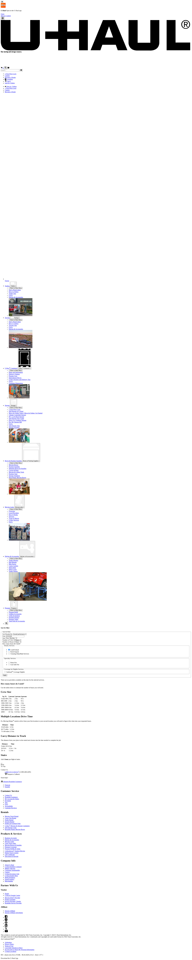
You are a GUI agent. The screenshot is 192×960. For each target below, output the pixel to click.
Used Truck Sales (10, 843)
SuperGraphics (9, 879)
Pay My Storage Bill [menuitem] (15, 422)
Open (2, 14)
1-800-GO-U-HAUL (12, 772)
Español (7, 787)
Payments (8, 801)
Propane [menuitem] (7, 608)
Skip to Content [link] (6, 16)
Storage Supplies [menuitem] (14, 427)
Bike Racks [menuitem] (12, 564)
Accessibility (9, 806)
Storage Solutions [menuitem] (14, 476)
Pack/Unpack (14, 652)
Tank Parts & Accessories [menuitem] (17, 621)
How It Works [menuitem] (13, 515)
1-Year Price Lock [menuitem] (10, 74)
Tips (6, 802)
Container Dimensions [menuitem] (16, 383)
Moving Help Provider (12, 898)
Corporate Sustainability (12, 870)
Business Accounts (11, 838)
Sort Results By (7, 634)
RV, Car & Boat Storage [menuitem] (16, 417)
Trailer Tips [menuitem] (12, 293)
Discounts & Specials (11, 856)
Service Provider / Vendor (13, 901)
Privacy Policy (9, 944)
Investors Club (12, 874)
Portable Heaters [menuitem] (14, 617)
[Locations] (8, 68)
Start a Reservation (15, 322)
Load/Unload (14, 650)
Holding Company (13, 867)
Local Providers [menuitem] (14, 513)
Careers (7, 872)
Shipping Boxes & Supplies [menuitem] (17, 468)
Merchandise (9, 881)
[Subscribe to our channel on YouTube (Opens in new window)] (6, 931)
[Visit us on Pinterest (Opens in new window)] (6, 923)
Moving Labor (19, 507)
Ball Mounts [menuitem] (13, 562)
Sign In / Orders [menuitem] (10, 83)
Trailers (13, 286)
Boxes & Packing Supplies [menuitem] (13, 461)
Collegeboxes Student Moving (15, 851)
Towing (7, 318)
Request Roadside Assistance (12, 781)
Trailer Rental (9, 820)
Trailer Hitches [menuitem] (13, 560)
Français (7, 785)
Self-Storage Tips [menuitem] (14, 426)
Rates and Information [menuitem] (16, 372)
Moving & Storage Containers (17, 826)
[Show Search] (5, 67)
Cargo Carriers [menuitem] (13, 566)
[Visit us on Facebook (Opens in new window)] (6, 917)
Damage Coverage (11, 847)
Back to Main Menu (16, 288)
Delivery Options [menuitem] (14, 374)
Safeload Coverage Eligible (15, 672)
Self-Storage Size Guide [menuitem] (16, 418)
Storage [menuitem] (7, 405)
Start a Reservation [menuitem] (15, 290)
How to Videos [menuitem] (13, 292)
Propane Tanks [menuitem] (13, 619)
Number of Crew (8, 640)
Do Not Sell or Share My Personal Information (19, 949)
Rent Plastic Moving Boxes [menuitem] (17, 477)
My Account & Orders (12, 799)
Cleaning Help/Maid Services (19, 654)
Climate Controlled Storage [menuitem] (17, 415)
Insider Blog (11, 876)
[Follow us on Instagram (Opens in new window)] (6, 920)
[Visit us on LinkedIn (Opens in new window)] (6, 926)
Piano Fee (13, 662)
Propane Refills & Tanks (12, 849)
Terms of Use (9, 946)
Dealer (7, 894)
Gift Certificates (10, 854)
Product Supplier (10, 899)
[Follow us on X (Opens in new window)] (6, 929)
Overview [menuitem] (12, 511)
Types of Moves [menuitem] (14, 518)
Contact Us (8, 795)
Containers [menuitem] (11, 368)
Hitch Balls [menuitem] (12, 568)
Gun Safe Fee (14, 664)
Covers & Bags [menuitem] (13, 470)
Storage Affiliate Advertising (14, 913)
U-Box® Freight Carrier (12, 895)
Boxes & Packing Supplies (31, 461)
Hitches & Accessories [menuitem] (16, 297)
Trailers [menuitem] (7, 286)
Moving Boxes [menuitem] (13, 465)
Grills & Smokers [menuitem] (14, 616)
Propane (13, 608)
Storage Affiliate (10, 911)
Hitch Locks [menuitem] (13, 569)
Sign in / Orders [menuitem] (11, 86)
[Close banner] (2, 2)
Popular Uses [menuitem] (13, 376)
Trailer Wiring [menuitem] (13, 571)
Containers (24, 368)
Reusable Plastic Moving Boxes (15, 829)
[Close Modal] (1, 763)
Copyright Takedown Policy (14, 948)
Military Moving (10, 868)
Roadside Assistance (11, 797)
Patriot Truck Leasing (11, 853)
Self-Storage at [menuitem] (16, 411)
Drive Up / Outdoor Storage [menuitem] (17, 420)
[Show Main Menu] (2, 18)
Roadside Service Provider (13, 903)
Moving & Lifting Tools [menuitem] (16, 472)
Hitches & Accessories (27, 556)
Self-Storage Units (10, 828)
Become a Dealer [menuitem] (10, 77)
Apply (4, 675)
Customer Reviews (11, 808)
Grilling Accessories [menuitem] (15, 614)
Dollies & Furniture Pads (12, 823)
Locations (10, 951)
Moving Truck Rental (11, 816)
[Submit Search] (21, 70)
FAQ (6, 804)
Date (4, 636)
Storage (13, 405)
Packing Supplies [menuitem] (14, 467)
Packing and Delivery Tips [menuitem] (19, 379)
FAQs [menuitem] (11, 295)
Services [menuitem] (11, 516)
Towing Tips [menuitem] (13, 325)
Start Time (5, 638)
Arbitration (8, 942)
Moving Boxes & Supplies (13, 845)
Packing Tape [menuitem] (13, 474)
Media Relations (10, 877)
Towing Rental (9, 822)
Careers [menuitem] (7, 76)
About (9, 865)
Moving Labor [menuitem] (9, 507)
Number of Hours (8, 642)
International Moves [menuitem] (15, 378)
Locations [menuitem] (9, 79)
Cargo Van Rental (10, 818)
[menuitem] (100, 322)
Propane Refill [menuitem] (13, 612)
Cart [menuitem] (8, 81)
